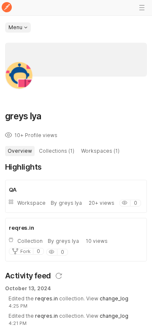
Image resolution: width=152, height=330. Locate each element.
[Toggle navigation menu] (142, 8)
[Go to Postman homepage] (7, 8)
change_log (114, 298)
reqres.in (46, 298)
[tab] (20, 151)
